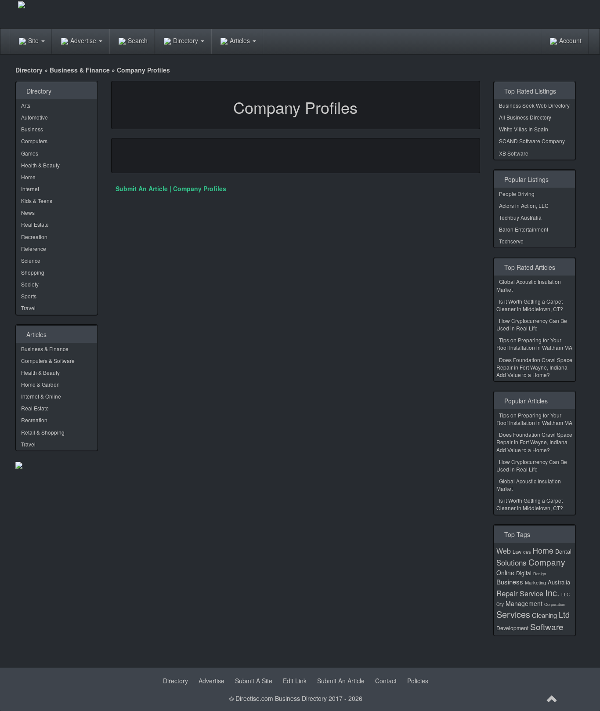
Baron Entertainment (523, 229)
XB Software (513, 153)
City (500, 604)
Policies (417, 680)
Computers (34, 141)
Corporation (554, 604)
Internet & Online (41, 396)
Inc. (552, 592)
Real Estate (35, 224)
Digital (523, 573)
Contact (386, 680)
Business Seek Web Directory (534, 105)
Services (513, 614)
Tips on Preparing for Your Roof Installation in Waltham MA (534, 343)
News (28, 212)
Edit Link (295, 680)
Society (30, 284)
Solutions (511, 562)
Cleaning (544, 615)
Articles (241, 40)
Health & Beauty (40, 165)
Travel (28, 308)
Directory (186, 40)
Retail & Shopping (43, 432)
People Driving (517, 193)
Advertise (84, 40)
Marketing (535, 582)
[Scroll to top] (552, 699)
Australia (559, 582)
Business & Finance (80, 69)
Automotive (34, 117)
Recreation (34, 236)
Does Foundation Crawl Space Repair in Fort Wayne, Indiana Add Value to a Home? (534, 367)
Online (505, 572)
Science (30, 260)
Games (29, 153)
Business (32, 129)
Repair (507, 593)
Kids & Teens (36, 200)
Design (539, 574)
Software (547, 626)
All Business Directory (525, 117)
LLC (565, 594)
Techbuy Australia (520, 217)
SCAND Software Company (532, 141)
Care (527, 552)
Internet (30, 188)
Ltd (564, 614)
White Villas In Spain (523, 129)
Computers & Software (48, 360)
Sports (28, 296)
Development (512, 627)
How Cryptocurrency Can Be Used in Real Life (531, 324)
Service (531, 593)
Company (546, 562)
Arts (25, 105)
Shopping (32, 272)
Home (28, 177)
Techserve (511, 241)
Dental (563, 551)
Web (503, 551)
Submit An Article (341, 680)
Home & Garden (40, 384)
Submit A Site (253, 680)
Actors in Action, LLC (524, 205)
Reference (33, 248)
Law (517, 551)
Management (524, 603)
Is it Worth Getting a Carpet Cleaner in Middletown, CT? (529, 304)
